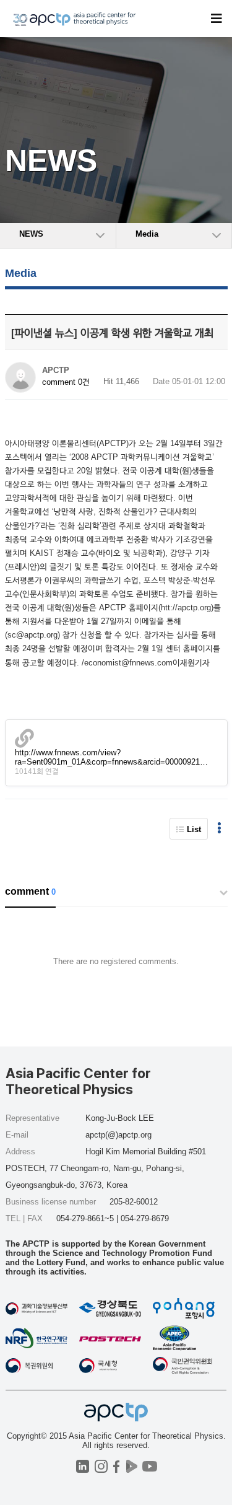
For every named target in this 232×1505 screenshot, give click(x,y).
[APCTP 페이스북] (116, 1466)
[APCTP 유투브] (150, 1466)
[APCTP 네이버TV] (132, 1466)
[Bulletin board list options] (219, 829)
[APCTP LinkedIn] (82, 1466)
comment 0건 (66, 382)
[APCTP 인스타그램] (101, 1466)
